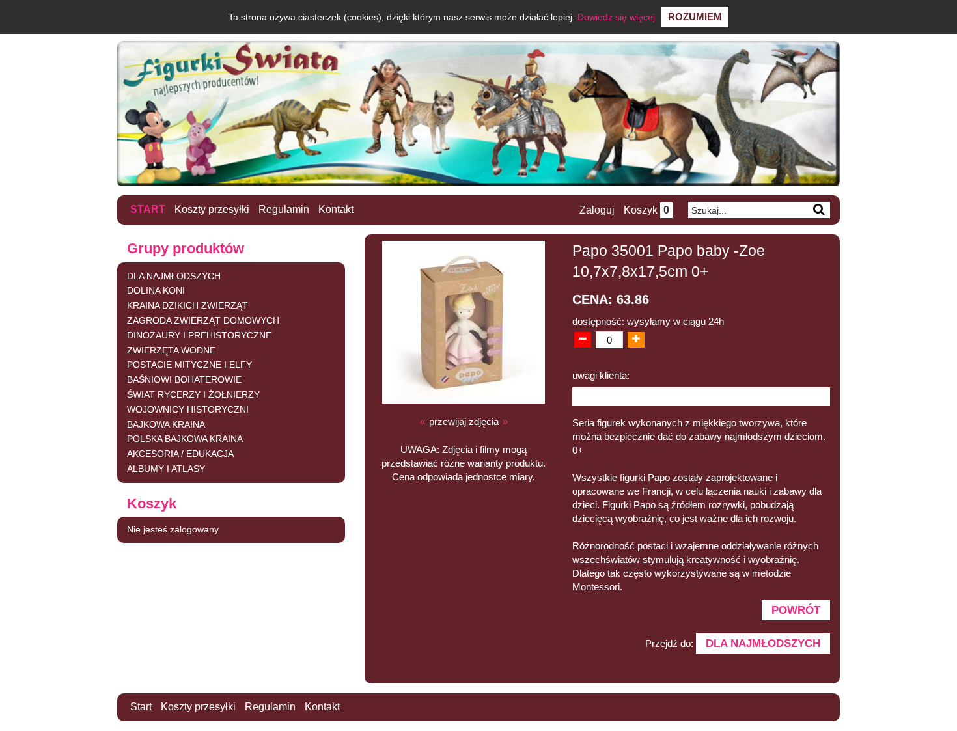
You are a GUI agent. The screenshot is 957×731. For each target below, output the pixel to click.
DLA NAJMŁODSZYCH (174, 276)
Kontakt (336, 209)
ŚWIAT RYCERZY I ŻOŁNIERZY (193, 394)
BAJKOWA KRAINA (166, 424)
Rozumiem (695, 16)
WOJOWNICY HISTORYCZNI (188, 409)
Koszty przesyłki (211, 209)
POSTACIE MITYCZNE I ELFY (189, 364)
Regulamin (283, 209)
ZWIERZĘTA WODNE (171, 350)
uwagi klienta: (601, 375)
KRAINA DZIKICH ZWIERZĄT (187, 305)
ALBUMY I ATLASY (166, 468)
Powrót (795, 610)
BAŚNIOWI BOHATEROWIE (184, 379)
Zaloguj (597, 209)
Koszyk (646, 209)
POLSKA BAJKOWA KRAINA (185, 439)
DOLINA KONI (156, 290)
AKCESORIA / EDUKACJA (180, 453)
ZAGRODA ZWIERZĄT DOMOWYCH (203, 320)
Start (147, 209)
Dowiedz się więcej (616, 17)
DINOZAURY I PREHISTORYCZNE (199, 335)
